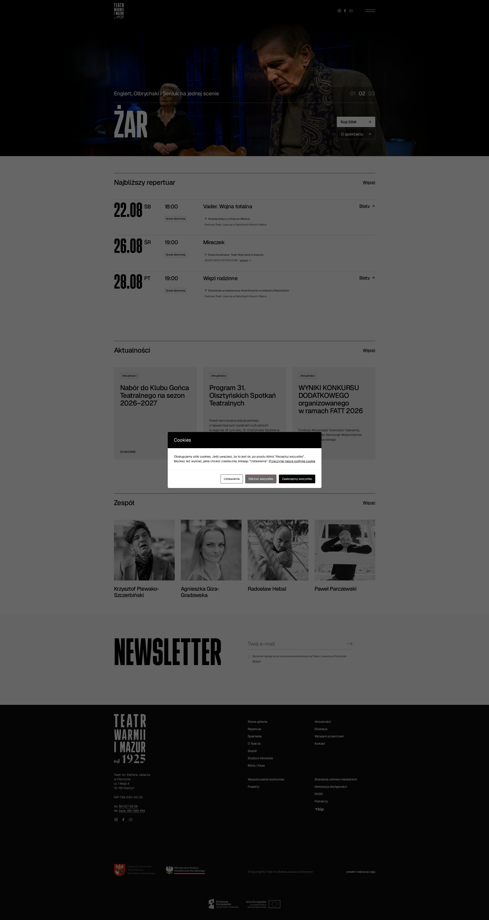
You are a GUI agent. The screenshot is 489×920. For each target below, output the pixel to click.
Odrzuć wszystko (260, 479)
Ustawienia (232, 479)
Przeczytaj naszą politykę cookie (292, 461)
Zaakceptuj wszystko (297, 479)
